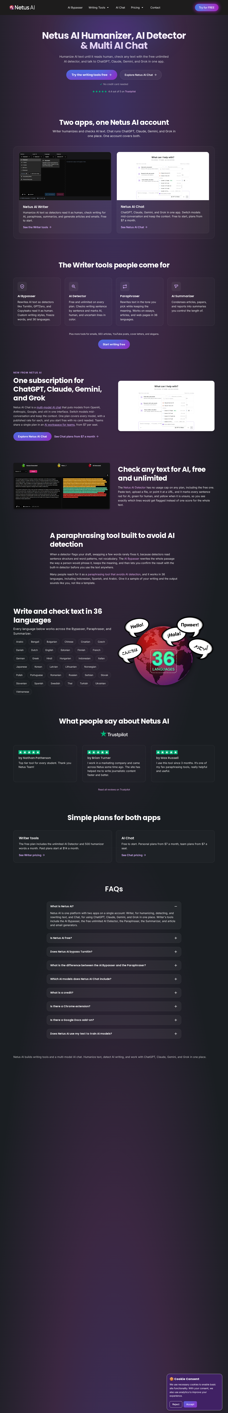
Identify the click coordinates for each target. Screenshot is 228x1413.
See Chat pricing (132, 855)
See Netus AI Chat (132, 227)
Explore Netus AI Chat (139, 74)
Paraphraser (130, 296)
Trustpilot (130, 91)
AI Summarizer (183, 296)
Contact (155, 7)
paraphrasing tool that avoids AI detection (114, 574)
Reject (175, 1404)
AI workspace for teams (60, 424)
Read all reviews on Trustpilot (114, 789)
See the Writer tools (35, 227)
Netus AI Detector (135, 487)
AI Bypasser (75, 7)
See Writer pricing (30, 855)
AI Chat (120, 7)
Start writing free (114, 344)
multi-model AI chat (49, 407)
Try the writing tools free (89, 74)
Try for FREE (206, 7)
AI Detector (77, 296)
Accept (190, 1404)
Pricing (135, 7)
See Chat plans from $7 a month (74, 436)
